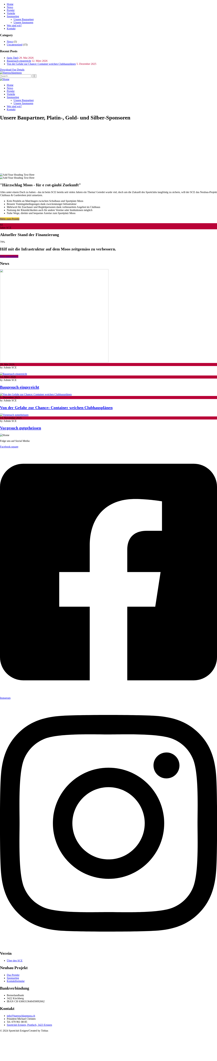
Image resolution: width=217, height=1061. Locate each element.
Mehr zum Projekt (9, 218)
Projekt (10, 10)
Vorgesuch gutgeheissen (20, 428)
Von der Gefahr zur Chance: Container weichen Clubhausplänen (41, 63)
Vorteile (11, 13)
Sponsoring (13, 16)
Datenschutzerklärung (66, 1030)
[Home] (4, 79)
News (10, 7)
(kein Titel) (12, 57)
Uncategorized (14, 44)
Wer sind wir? (14, 25)
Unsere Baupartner (24, 19)
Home (10, 4)
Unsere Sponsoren (23, 22)
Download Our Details (12, 69)
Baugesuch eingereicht (19, 60)
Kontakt (11, 28)
